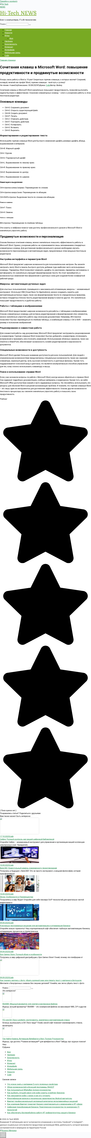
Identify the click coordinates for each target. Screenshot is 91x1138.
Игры (7, 35)
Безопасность (11, 44)
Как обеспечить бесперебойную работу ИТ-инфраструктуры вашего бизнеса (41, 1113)
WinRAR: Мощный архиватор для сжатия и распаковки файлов (29, 1004)
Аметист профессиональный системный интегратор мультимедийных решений (42, 1101)
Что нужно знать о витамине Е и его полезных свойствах (32, 1084)
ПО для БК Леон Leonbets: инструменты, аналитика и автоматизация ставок (36, 1020)
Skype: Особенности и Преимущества (16, 897)
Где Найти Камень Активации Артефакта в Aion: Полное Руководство (33, 1039)
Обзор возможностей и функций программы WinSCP (30, 1087)
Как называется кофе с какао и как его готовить (28, 1096)
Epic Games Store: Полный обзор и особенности (21, 954)
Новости (8, 33)
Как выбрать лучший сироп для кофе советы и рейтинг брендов (36, 1093)
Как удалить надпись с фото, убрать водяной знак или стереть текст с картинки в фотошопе (41, 980)
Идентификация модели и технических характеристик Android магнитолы (39, 1098)
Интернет (9, 47)
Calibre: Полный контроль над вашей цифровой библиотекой (27, 839)
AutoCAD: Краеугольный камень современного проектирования (28, 868)
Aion (11, 38)
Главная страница (8, 60)
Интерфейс (10, 50)
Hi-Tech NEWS (18, 13)
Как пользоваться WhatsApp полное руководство (29, 1090)
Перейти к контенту (8, 1)
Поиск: (3, 24)
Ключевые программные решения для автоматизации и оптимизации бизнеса (35, 926)
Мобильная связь (12, 53)
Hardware (9, 41)
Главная (8, 30)
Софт (7, 55)
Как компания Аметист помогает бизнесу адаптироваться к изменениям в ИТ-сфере (44, 1104)
